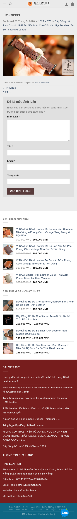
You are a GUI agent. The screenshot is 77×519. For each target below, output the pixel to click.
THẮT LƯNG (35, 509)
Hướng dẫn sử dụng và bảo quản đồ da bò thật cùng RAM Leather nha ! (36, 379)
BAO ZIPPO (14, 509)
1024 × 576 (44, 21)
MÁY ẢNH (35, 507)
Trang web (13, 175)
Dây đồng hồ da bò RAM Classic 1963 (24, 446)
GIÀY (24, 509)
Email (11, 161)
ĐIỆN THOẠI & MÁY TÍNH (54, 507)
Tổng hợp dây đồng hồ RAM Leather (23, 425)
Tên (10, 146)
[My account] (66, 4)
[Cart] (72, 4)
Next (7, 91)
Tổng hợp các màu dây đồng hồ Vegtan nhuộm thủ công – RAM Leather (36, 400)
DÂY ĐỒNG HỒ (16, 507)
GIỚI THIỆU (50, 509)
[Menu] (4, 4)
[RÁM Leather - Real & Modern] (38, 3)
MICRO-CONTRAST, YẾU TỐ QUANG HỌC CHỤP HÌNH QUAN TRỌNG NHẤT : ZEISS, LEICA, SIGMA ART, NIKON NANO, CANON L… (36, 435)
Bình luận (13, 116)
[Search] (10, 4)
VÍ (27, 507)
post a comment (42, 82)
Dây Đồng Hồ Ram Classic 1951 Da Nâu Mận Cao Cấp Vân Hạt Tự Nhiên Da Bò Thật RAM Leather (38, 25)
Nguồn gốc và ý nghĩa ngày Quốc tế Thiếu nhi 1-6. (31, 418)
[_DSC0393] (38, 55)
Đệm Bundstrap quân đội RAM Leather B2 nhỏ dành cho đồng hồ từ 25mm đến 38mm (38, 389)
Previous (9, 87)
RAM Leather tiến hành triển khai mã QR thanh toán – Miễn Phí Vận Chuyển (36, 410)
